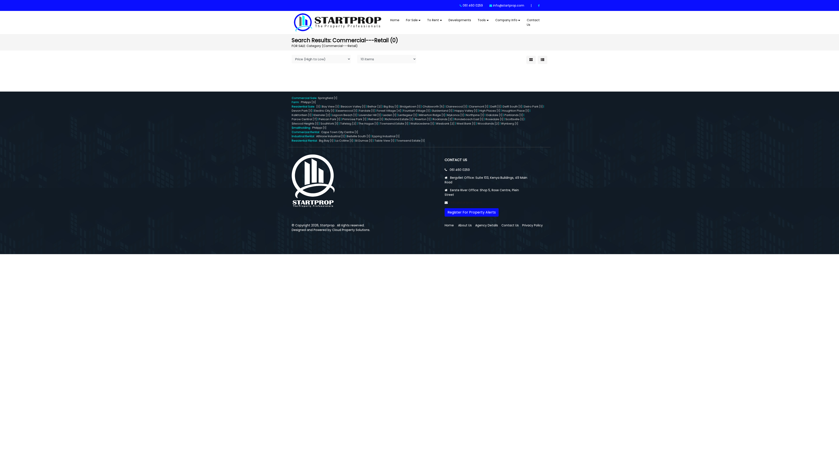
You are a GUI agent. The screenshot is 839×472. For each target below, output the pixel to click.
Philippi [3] (308, 102)
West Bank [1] (465, 123)
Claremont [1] (478, 106)
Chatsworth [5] (433, 106)
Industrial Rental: (304, 136)
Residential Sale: (304, 106)
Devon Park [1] (302, 111)
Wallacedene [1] (422, 123)
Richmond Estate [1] (399, 119)
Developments (460, 20)
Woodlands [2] (488, 123)
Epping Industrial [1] (386, 136)
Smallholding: (302, 128)
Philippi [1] (319, 128)
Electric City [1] (324, 111)
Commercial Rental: (306, 132)
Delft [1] (495, 106)
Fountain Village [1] (416, 111)
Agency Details (486, 225)
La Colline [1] (344, 141)
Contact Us (533, 22)
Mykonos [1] (455, 115)
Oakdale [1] (494, 115)
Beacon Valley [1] (353, 106)
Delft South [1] (512, 106)
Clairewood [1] (456, 106)
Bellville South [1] (358, 136)
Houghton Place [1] (515, 111)
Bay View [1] (330, 106)
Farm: (296, 102)
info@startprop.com (508, 5)
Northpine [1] (475, 115)
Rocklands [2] (442, 119)
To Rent (433, 20)
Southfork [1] (329, 123)
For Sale (412, 20)
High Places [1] (489, 111)
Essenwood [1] (346, 111)
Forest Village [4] (389, 111)
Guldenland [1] (442, 111)
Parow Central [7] (304, 119)
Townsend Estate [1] (394, 123)
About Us (465, 225)
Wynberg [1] (509, 123)
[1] (318, 106)
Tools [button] (482, 20)
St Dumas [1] (364, 141)
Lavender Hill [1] (370, 115)
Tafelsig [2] (348, 123)
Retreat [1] (375, 119)
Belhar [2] (374, 106)
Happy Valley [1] (465, 111)
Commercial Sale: (305, 98)
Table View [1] (384, 141)
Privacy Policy (532, 225)
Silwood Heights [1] (305, 123)
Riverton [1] (423, 119)
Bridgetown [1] (410, 106)
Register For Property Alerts (471, 212)
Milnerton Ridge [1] (432, 115)
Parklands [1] (513, 115)
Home (394, 20)
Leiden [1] (389, 115)
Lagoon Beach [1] (344, 115)
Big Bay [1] (391, 106)
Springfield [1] (327, 98)
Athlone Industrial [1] (330, 136)
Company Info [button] (506, 20)
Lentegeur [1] (407, 115)
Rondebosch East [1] (469, 119)
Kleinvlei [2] (322, 115)
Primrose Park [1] (354, 119)
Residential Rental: (305, 141)
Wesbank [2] (445, 123)
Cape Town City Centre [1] (339, 132)
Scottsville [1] (514, 119)
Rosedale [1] (494, 119)
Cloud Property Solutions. (351, 230)
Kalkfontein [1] (302, 115)
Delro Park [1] (533, 106)
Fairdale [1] (367, 111)
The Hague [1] (368, 123)
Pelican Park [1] (329, 119)
